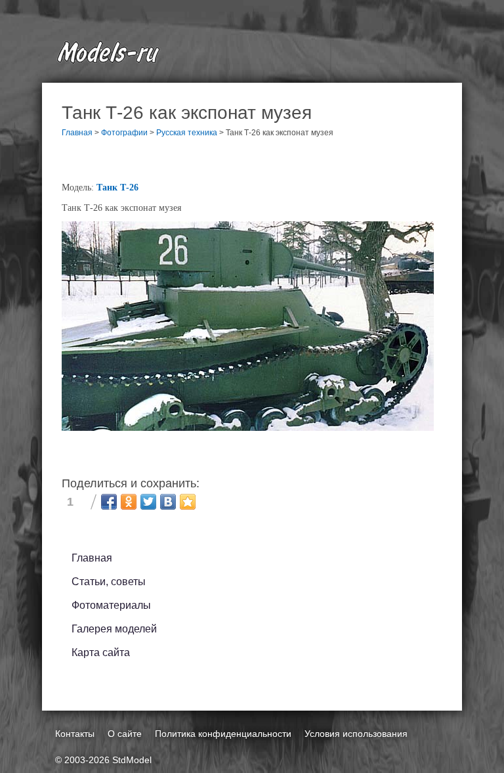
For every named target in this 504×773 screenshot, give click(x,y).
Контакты (74, 733)
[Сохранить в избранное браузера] (188, 502)
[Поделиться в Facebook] (109, 502)
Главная (92, 557)
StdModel (132, 760)
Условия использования (356, 733)
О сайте (125, 733)
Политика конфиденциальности (223, 733)
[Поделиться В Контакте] (168, 502)
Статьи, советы (109, 581)
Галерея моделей (114, 628)
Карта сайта (101, 652)
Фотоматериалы (111, 605)
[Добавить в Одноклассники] (128, 502)
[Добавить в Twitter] (148, 502)
